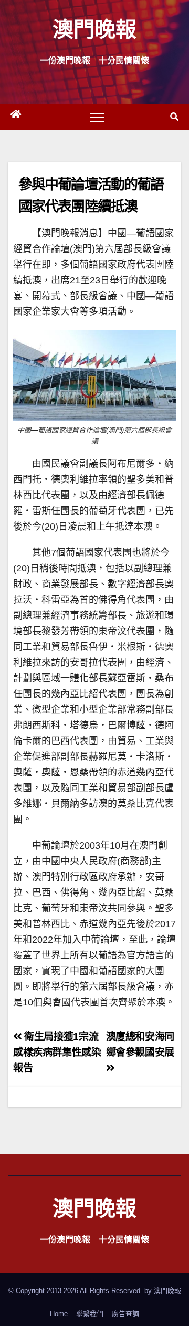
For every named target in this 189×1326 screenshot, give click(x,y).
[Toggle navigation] (97, 117)
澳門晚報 (94, 28)
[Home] (16, 117)
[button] (174, 116)
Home (59, 1314)
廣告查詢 (125, 1314)
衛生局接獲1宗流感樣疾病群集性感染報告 (57, 1052)
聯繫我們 (89, 1314)
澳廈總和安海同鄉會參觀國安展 (140, 1044)
